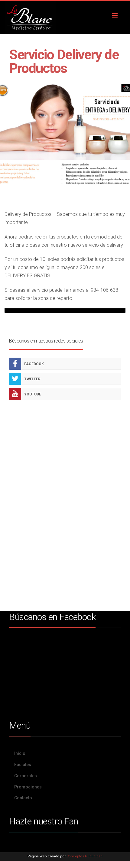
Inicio (19, 753)
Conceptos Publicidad (84, 856)
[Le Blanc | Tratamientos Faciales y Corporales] (65, 17)
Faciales (22, 764)
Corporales (25, 775)
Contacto (23, 797)
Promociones (28, 787)
